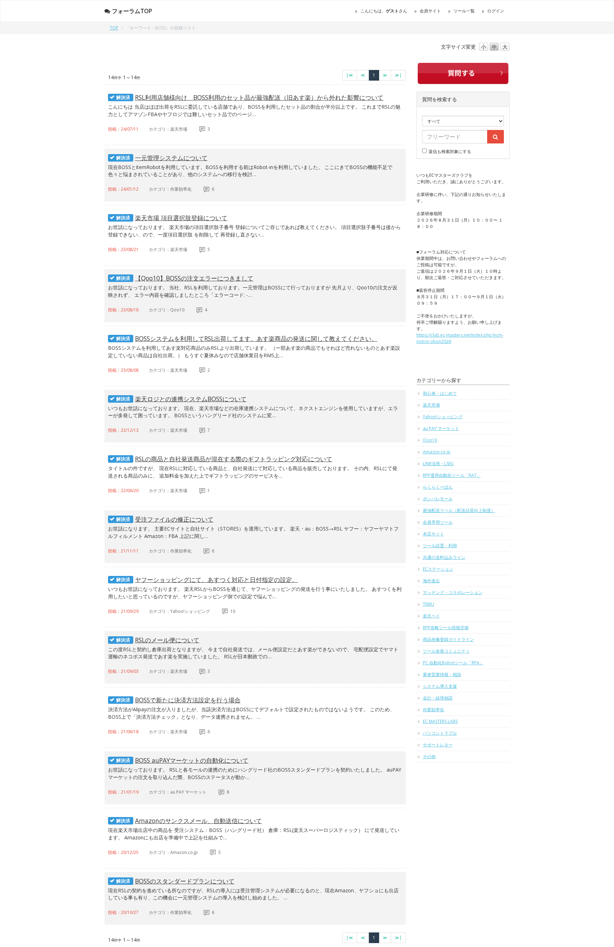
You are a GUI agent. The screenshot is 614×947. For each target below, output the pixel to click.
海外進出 (431, 581)
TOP (114, 28)
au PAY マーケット (441, 428)
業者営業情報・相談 (442, 674)
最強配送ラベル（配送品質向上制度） (459, 510)
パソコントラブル (440, 733)
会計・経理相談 (438, 698)
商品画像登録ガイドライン (448, 639)
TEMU (428, 604)
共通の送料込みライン (444, 557)
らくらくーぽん (438, 487)
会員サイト (430, 11)
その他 (429, 756)
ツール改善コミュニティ (446, 651)
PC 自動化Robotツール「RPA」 (453, 663)
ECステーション (438, 569)
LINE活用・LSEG (438, 464)
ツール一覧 (464, 11)
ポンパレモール (438, 499)
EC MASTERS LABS (440, 721)
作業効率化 (433, 710)
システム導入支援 (440, 686)
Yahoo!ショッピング (443, 417)
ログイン (495, 11)
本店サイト (433, 534)
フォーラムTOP (132, 11)
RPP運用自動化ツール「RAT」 (452, 475)
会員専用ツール (438, 522)
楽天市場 (431, 405)
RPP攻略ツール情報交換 (446, 628)
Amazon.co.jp (437, 452)
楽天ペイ (431, 616)
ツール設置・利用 (440, 546)
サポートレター (438, 745)
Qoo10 (430, 440)
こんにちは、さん (383, 11)
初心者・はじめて (440, 393)
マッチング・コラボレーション (453, 592)
